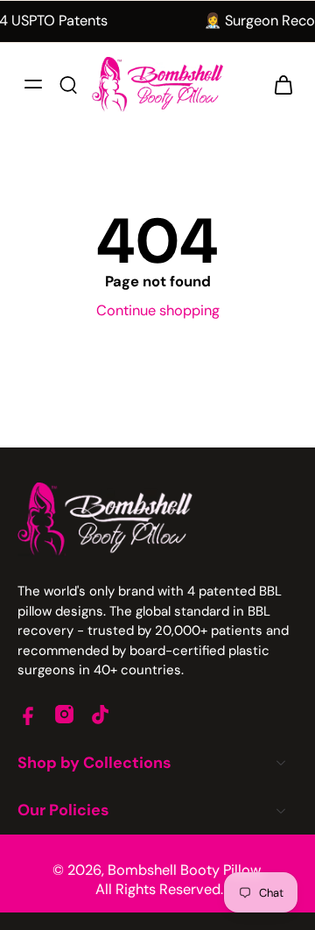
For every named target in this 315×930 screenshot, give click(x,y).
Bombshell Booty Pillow (184, 870)
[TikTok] (100, 714)
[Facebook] (28, 714)
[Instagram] (64, 714)
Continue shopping (158, 310)
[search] (68, 84)
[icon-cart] (278, 84)
